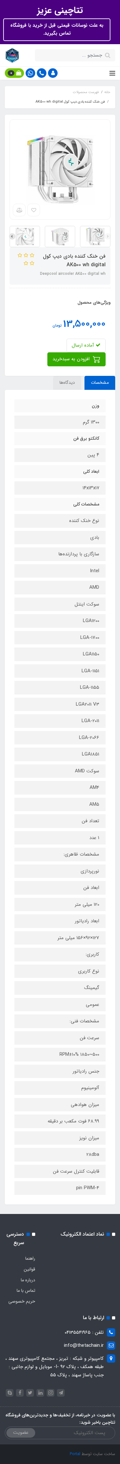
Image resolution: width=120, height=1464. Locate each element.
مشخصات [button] (100, 382)
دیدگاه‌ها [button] (67, 382)
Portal (75, 1454)
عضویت (20, 1432)
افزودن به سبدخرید (71, 359)
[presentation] (108, 236)
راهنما (30, 1258)
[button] (53, 73)
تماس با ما (26, 1290)
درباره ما (28, 1280)
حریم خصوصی (21, 1301)
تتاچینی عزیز (60, 10)
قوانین (29, 1269)
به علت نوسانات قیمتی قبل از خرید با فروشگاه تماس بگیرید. (56, 29)
